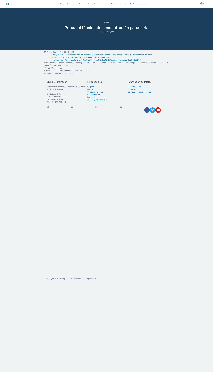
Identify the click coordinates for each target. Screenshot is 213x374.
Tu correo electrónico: (13, 351)
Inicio (62, 4)
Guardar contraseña (15, 328)
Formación (123, 4)
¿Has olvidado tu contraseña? (16, 324)
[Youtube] (158, 110)
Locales (107, 22)
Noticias (82, 4)
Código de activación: (13, 359)
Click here (142, 344)
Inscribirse (35, 324)
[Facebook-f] (147, 110)
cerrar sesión (77, 289)
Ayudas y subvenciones (139, 4)
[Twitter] (152, 110)
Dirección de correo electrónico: (18, 301)
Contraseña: (9, 310)
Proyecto (70, 4)
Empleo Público (110, 4)
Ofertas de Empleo (95, 4)
